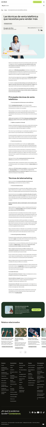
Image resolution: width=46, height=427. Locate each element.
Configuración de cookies (27, 422)
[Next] (25, 352)
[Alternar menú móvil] (44, 2)
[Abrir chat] (43, 424)
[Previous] (20, 352)
